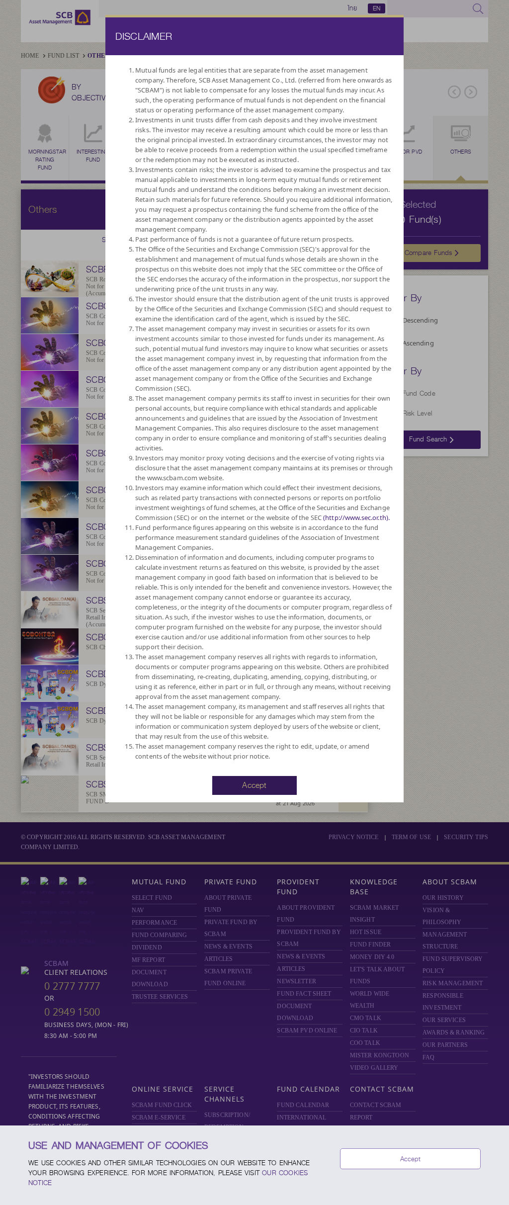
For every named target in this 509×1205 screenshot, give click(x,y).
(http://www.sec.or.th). (356, 517)
